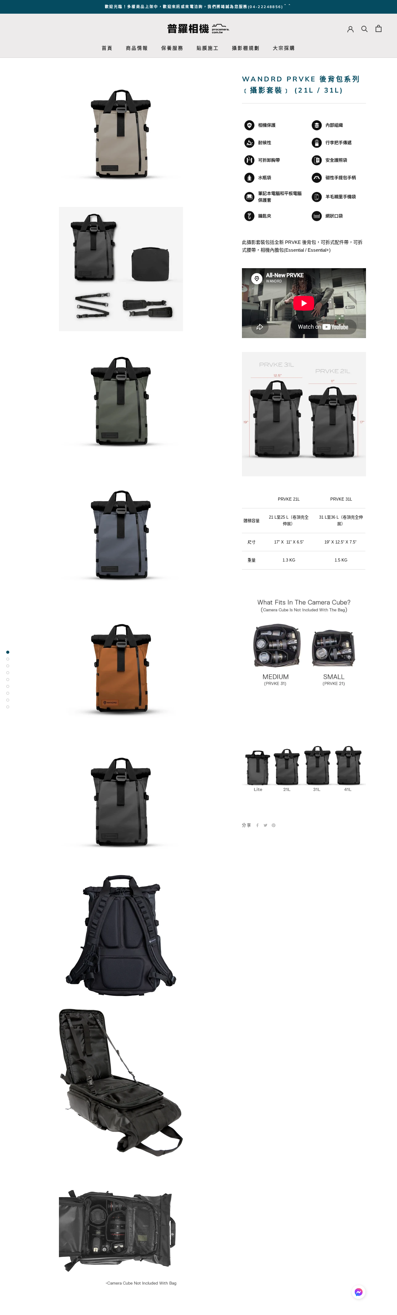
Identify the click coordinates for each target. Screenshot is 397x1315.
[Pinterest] (273, 825)
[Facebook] (257, 825)
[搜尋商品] (364, 28)
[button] (358, 1293)
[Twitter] (265, 825)
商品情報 (137, 48)
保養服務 (172, 48)
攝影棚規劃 (246, 48)
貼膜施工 (208, 48)
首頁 (107, 48)
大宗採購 (284, 48)
